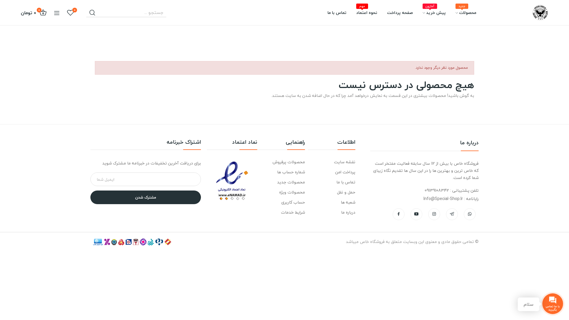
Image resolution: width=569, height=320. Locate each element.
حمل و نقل (346, 192)
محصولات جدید (291, 182)
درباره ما (348, 212)
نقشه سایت (344, 162)
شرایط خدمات (293, 212)
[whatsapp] (470, 214)
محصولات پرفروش (289, 162)
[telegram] (452, 214)
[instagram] (434, 214)
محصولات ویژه (292, 192)
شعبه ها (348, 202)
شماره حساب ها (291, 172)
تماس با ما (345, 182)
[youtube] (416, 214)
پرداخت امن (345, 172)
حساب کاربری (293, 202)
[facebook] (399, 214)
